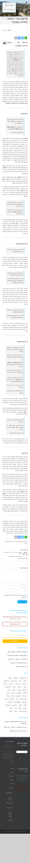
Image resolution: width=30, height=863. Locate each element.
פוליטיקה (25, 702)
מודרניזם (25, 696)
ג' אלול (5, 684)
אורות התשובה (23, 678)
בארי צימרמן (14, 681)
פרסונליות (10, 702)
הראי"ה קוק (8, 687)
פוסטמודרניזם (17, 702)
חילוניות (25, 693)
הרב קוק (25, 690)
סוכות (8, 696)
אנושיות (25, 681)
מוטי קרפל (18, 696)
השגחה (19, 690)
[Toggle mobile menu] (27, 2)
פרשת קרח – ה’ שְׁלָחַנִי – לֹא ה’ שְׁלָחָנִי (17, 659)
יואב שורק (19, 693)
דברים (25, 687)
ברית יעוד (11, 684)
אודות (11, 780)
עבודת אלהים (23, 699)
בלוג (11, 783)
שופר (15, 708)
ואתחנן (14, 690)
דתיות (14, 687)
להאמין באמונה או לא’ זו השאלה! (18, 663)
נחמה (12, 696)
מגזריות (13, 693)
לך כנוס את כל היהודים (21, 666)
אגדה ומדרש (9, 793)
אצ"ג (20, 681)
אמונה (9, 678)
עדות (17, 699)
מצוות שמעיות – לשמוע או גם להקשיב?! (16, 655)
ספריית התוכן (9, 803)
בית (12, 772)
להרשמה (15, 641)
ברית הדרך (17, 684)
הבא (5, 30)
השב (19, 553)
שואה (20, 708)
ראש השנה (8, 705)
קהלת (20, 705)
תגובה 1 (26, 543)
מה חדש (11, 776)
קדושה (25, 705)
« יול (13, 762)
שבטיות (25, 708)
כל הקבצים (9, 808)
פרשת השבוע (8, 541)
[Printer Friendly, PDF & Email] (4, 43)
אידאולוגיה (15, 678)
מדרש (7, 693)
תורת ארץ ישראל (23, 711)
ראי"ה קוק (14, 705)
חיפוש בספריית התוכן (10, 814)
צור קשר (11, 820)
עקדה (6, 699)
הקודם (9, 30)
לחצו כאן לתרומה (15, 624)
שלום (11, 708)
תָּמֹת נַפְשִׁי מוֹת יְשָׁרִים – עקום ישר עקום (17, 652)
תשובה (10, 711)
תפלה (15, 711)
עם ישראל (12, 699)
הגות (11, 788)
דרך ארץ (20, 687)
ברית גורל (24, 684)
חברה (9, 690)
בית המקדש (6, 681)
